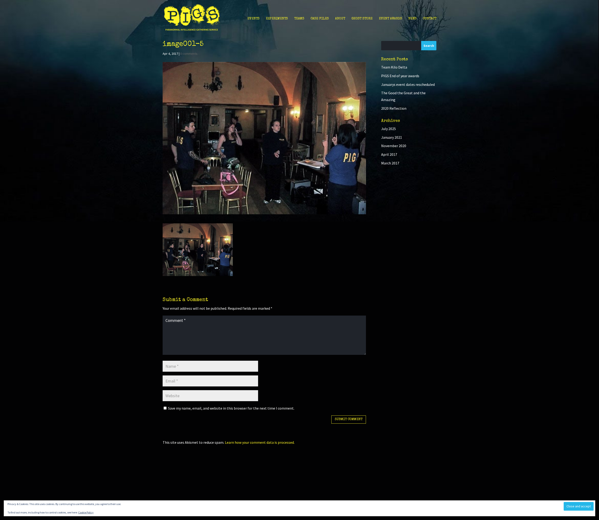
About (340, 18)
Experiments (277, 18)
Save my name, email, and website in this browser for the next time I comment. (231, 408)
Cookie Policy (86, 512)
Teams (299, 18)
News (412, 18)
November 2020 (393, 145)
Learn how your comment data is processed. (260, 442)
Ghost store (362, 18)
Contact (429, 18)
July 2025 (388, 128)
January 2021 (391, 137)
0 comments (188, 53)
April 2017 (389, 154)
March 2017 (390, 163)
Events (253, 18)
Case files (319, 18)
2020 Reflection (393, 108)
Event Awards (390, 18)
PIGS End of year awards (400, 75)
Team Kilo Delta (394, 67)
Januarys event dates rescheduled (408, 84)
